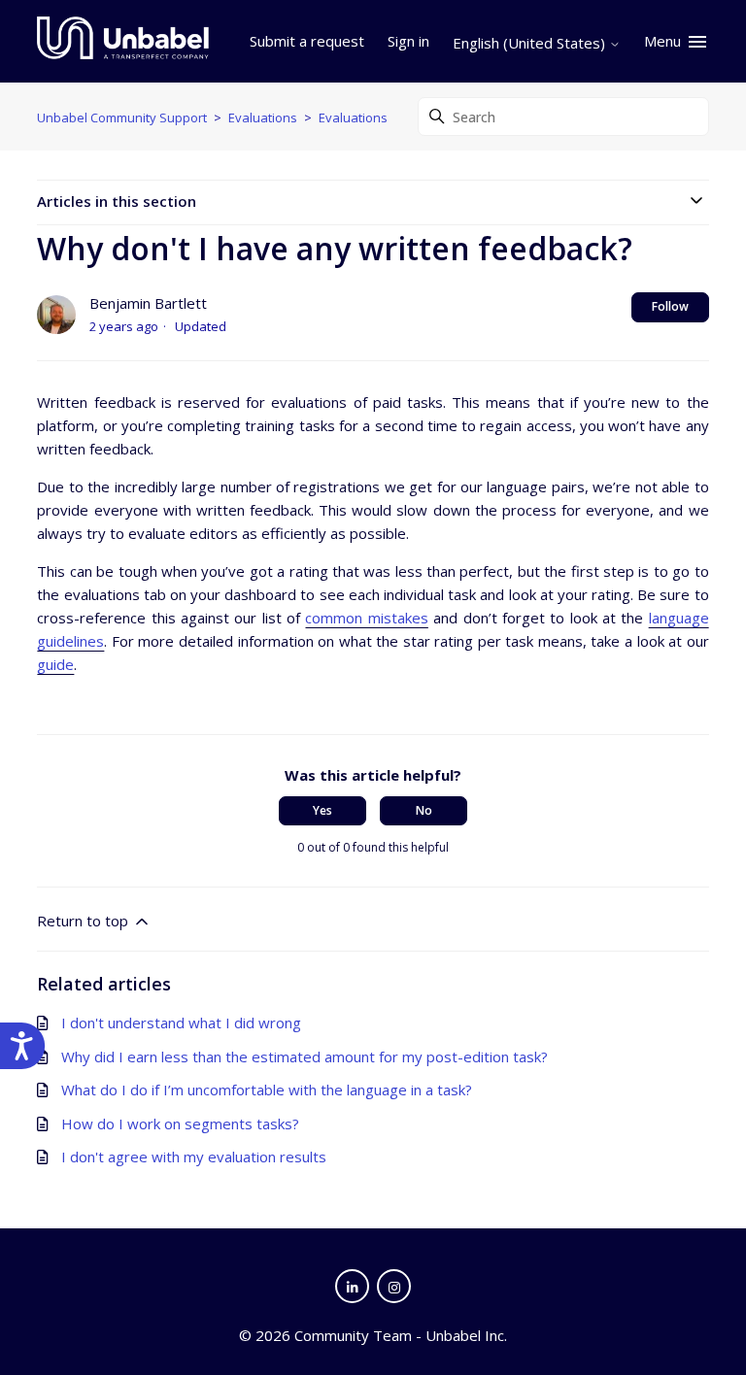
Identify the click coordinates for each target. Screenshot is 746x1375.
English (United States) (531, 43)
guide (55, 664)
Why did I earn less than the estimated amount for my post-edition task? (304, 1056)
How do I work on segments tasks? (180, 1123)
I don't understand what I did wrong (181, 1022)
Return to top (84, 920)
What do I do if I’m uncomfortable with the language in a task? (266, 1089)
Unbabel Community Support (122, 117)
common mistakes (366, 617)
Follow (670, 306)
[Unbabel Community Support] (123, 41)
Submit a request (307, 40)
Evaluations (262, 117)
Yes (322, 810)
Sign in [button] (408, 40)
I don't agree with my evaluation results (193, 1156)
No (424, 810)
